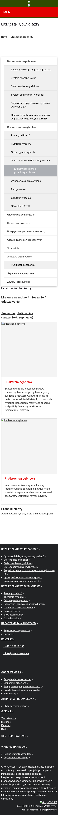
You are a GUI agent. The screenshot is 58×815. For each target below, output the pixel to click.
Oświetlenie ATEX (20, 206)
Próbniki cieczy (11, 509)
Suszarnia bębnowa (18, 382)
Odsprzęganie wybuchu (23, 152)
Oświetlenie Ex (11, 618)
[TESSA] (29, 1)
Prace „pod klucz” (20, 135)
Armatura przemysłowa (19, 256)
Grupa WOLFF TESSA (47, 806)
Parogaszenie (18, 189)
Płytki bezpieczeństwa (22, 264)
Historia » (6, 721)
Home (4, 37)
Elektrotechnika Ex (21, 197)
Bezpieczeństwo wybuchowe (22, 127)
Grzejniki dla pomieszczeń (21, 214)
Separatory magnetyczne (20, 273)
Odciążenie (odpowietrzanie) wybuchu (31, 160)
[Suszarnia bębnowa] (29, 349)
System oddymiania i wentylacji (27, 94)
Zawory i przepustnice (18, 281)
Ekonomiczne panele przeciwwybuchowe (25, 170)
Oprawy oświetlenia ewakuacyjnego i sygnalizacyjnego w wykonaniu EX (30, 117)
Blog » (4, 729)
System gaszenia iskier (23, 78)
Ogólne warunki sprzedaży (17, 754)
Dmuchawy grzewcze (18, 223)
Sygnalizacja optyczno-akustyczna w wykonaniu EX (30, 105)
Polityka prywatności (48, 810)
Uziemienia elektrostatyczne (26, 180)
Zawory (8, 634)
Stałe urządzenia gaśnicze (25, 86)
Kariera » (5, 725)
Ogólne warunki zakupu (16, 757)
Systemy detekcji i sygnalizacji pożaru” (24, 556)
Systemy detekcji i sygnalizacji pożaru (31, 69)
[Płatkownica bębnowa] (29, 446)
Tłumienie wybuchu (21, 143)
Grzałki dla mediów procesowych (24, 239)
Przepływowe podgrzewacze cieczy (26, 231)
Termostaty (13, 248)
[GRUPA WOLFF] (48, 802)
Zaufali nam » (8, 718)
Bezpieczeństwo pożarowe (21, 61)
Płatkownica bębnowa (20, 478)
